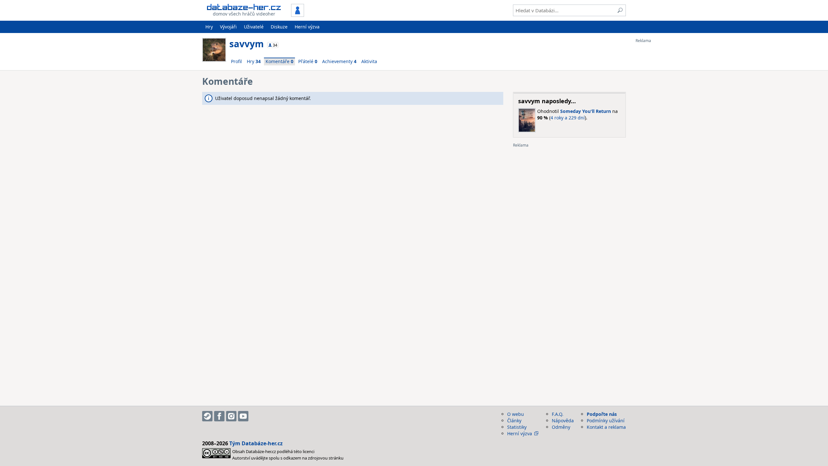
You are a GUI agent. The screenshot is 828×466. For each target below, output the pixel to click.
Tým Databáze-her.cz (256, 443)
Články (514, 420)
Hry (209, 27)
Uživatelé (254, 27)
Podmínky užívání (606, 420)
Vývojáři (228, 27)
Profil (236, 61)
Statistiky (517, 427)
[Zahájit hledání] (620, 10)
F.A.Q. (557, 414)
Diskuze (279, 27)
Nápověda (563, 420)
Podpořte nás (602, 414)
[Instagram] (231, 416)
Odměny (561, 427)
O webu (515, 414)
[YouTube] (243, 416)
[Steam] (207, 416)
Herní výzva (307, 27)
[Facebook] (219, 416)
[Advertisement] (661, 140)
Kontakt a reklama (606, 427)
